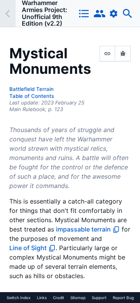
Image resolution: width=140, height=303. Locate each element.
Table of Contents (31, 96)
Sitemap (78, 297)
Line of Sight (28, 248)
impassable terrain (83, 229)
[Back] (8, 13)
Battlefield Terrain (31, 89)
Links (42, 297)
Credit (58, 297)
